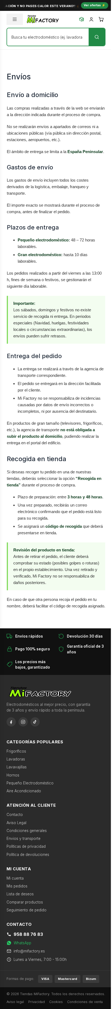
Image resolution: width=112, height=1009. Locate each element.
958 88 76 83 (28, 934)
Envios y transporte (24, 838)
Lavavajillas (17, 767)
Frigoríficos (16, 751)
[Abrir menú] (15, 19)
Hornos (13, 775)
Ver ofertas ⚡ (94, 5)
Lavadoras (16, 759)
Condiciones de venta (85, 1002)
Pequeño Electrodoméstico (30, 783)
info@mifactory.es (29, 951)
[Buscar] (97, 37)
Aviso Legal (16, 823)
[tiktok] (35, 722)
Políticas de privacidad (26, 846)
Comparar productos (25, 902)
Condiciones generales (27, 830)
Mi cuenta (15, 878)
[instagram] (23, 722)
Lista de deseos (20, 894)
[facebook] (11, 722)
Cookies (56, 1002)
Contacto (15, 814)
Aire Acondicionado (24, 791)
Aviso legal (15, 1002)
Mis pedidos (17, 886)
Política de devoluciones (28, 854)
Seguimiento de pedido (26, 910)
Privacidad (36, 1002)
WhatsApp (22, 943)
